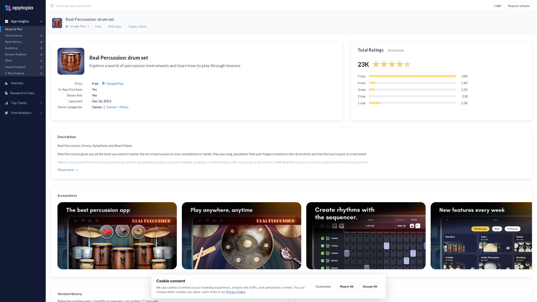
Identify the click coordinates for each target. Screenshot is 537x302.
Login (497, 5)
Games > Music (117, 107)
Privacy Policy (235, 292)
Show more (66, 170)
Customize (323, 286)
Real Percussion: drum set (89, 19)
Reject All (346, 286)
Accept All (370, 286)
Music (143, 26)
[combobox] (209, 6)
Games (133, 26)
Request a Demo (519, 6)
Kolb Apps (115, 26)
